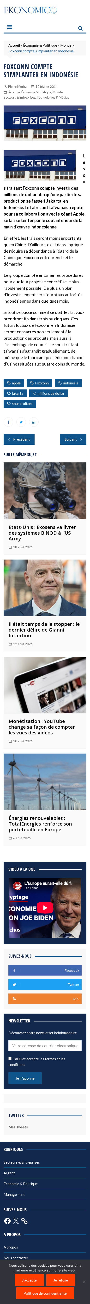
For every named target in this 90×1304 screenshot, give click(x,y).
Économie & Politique (40, 45)
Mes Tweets (18, 1127)
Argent (9, 1173)
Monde (66, 45)
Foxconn (42, 383)
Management (14, 1194)
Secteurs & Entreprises (19, 97)
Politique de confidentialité (45, 1293)
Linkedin (34, 422)
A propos (11, 1247)
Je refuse (61, 1280)
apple (16, 383)
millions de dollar (51, 393)
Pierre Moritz (17, 87)
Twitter (21, 422)
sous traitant (22, 403)
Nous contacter (16, 1258)
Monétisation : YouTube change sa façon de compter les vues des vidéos (42, 727)
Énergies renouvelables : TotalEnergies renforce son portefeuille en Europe (40, 824)
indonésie (70, 383)
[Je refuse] (84, 1281)
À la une (14, 92)
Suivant (71, 439)
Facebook (8, 422)
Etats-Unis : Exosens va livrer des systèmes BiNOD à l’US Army (42, 533)
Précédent (21, 439)
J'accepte (29, 1280)
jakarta (17, 393)
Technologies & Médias (53, 97)
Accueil (14, 45)
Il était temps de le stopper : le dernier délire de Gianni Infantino (44, 630)
